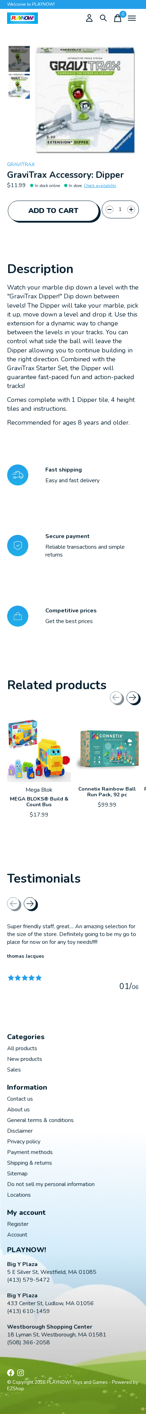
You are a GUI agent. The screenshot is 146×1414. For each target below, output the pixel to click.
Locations (19, 1195)
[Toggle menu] (132, 18)
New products (24, 1059)
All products (22, 1048)
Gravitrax (21, 164)
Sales (14, 1070)
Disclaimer (20, 1131)
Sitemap (17, 1174)
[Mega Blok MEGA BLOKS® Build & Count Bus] (39, 750)
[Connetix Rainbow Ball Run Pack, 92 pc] (107, 750)
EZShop (15, 1389)
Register (17, 1224)
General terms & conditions (40, 1120)
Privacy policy (23, 1141)
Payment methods (30, 1152)
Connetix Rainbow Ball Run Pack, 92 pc (107, 791)
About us (18, 1109)
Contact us (20, 1099)
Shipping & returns (29, 1163)
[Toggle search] (103, 18)
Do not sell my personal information (51, 1184)
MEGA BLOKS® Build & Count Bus (39, 801)
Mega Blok (39, 790)
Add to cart (53, 211)
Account (17, 1235)
